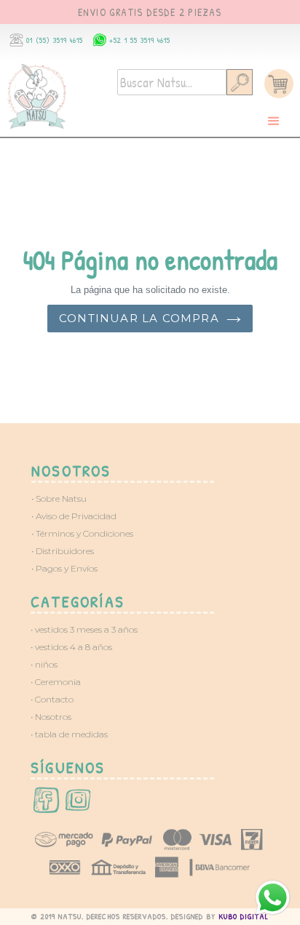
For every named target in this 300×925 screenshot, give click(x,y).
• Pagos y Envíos (64, 568)
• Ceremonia (56, 681)
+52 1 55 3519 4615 (139, 40)
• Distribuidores (62, 550)
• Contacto (52, 699)
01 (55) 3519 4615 (54, 40)
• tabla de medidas (69, 734)
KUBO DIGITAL (243, 916)
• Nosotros (51, 716)
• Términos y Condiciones (82, 533)
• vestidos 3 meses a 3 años (84, 629)
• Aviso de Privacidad (74, 515)
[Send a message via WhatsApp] (273, 898)
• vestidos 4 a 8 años (71, 646)
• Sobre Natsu (59, 498)
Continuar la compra (139, 318)
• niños (44, 664)
